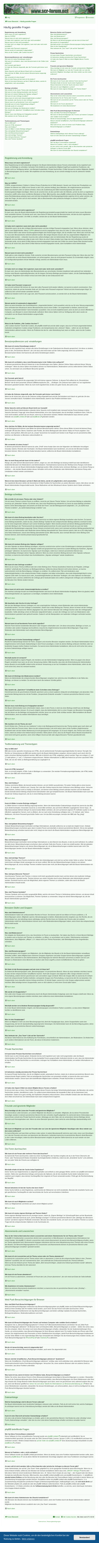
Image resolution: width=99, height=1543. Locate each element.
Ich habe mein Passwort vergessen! (16, 48)
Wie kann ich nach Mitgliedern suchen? (62, 87)
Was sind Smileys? (11, 127)
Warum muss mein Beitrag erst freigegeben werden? (21, 114)
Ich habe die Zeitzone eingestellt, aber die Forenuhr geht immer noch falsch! (26, 68)
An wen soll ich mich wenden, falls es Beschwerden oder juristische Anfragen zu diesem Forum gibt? (71, 147)
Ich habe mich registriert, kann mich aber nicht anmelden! (23, 40)
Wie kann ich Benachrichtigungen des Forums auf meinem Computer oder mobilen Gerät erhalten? (71, 115)
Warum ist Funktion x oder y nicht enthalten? (64, 144)
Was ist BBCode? (10, 123)
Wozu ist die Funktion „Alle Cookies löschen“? (19, 52)
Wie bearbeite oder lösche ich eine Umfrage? (19, 100)
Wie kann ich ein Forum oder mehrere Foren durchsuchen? (69, 81)
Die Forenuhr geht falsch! (13, 65)
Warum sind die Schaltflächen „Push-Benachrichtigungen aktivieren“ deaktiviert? (71, 121)
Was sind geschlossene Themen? (15, 137)
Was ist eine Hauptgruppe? (58, 46)
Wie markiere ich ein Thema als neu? (16, 116)
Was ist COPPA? (10, 36)
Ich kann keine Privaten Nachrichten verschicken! (66, 55)
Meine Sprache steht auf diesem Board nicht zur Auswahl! (23, 71)
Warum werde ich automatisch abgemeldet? (18, 50)
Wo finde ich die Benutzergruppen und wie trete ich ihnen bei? (69, 40)
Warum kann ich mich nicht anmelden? (17, 42)
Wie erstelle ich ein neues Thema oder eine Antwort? (21, 90)
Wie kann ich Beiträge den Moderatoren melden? (20, 108)
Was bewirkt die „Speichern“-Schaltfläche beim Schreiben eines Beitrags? (24, 111)
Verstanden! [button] (84, 1537)
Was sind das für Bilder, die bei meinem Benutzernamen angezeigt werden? (25, 74)
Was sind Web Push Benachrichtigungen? (63, 112)
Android (43, 1338)
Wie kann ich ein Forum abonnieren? (61, 104)
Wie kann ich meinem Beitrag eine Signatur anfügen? (21, 94)
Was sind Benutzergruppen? (59, 38)
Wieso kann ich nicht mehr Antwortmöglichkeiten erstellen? (23, 98)
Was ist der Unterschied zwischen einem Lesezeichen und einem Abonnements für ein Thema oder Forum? (70, 97)
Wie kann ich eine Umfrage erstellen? (16, 96)
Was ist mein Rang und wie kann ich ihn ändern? (20, 79)
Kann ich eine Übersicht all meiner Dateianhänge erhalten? (68, 135)
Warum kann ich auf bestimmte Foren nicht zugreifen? (22, 102)
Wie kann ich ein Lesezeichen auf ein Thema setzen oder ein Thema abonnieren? (71, 101)
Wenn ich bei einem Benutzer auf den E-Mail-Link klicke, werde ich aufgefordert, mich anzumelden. (25, 82)
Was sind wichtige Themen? (13, 135)
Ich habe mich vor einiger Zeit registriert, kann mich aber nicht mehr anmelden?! (26, 45)
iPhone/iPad (30, 1338)
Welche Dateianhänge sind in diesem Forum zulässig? (67, 133)
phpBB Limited (19, 417)
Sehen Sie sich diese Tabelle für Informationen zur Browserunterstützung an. (56, 1384)
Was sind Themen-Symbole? (14, 139)
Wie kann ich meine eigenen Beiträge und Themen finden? (68, 89)
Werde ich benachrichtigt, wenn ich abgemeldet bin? (66, 118)
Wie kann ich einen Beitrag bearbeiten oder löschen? (21, 92)
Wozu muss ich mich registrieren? (15, 34)
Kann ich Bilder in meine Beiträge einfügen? (18, 129)
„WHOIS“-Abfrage (73, 1471)
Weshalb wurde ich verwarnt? (14, 106)
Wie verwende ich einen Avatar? (15, 77)
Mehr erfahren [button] (28, 1539)
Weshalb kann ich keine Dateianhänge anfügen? (20, 104)
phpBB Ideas (15, 1457)
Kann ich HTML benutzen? (13, 125)
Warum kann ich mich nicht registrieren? (17, 38)
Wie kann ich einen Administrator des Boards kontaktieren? (68, 150)
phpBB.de (36, 417)
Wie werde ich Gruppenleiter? (59, 42)
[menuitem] (7, 17)
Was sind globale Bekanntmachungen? (17, 131)
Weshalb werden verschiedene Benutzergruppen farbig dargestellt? (71, 44)
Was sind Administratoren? (58, 34)
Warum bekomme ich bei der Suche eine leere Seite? (66, 85)
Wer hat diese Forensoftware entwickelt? (63, 142)
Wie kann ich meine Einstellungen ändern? (18, 59)
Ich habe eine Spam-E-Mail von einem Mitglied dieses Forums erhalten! (69, 60)
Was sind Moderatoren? (57, 36)
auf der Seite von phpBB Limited (48, 1441)
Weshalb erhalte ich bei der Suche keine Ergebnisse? (67, 83)
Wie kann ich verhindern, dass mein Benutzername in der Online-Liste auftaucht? (26, 62)
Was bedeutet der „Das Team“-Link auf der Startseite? (67, 48)
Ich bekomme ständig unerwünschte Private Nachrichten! (68, 57)
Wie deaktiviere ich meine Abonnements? (63, 106)
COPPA (31, 230)
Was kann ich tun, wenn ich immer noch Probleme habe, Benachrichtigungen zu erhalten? (67, 125)
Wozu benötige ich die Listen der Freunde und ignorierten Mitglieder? (71, 68)
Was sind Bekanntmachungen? (14, 133)
